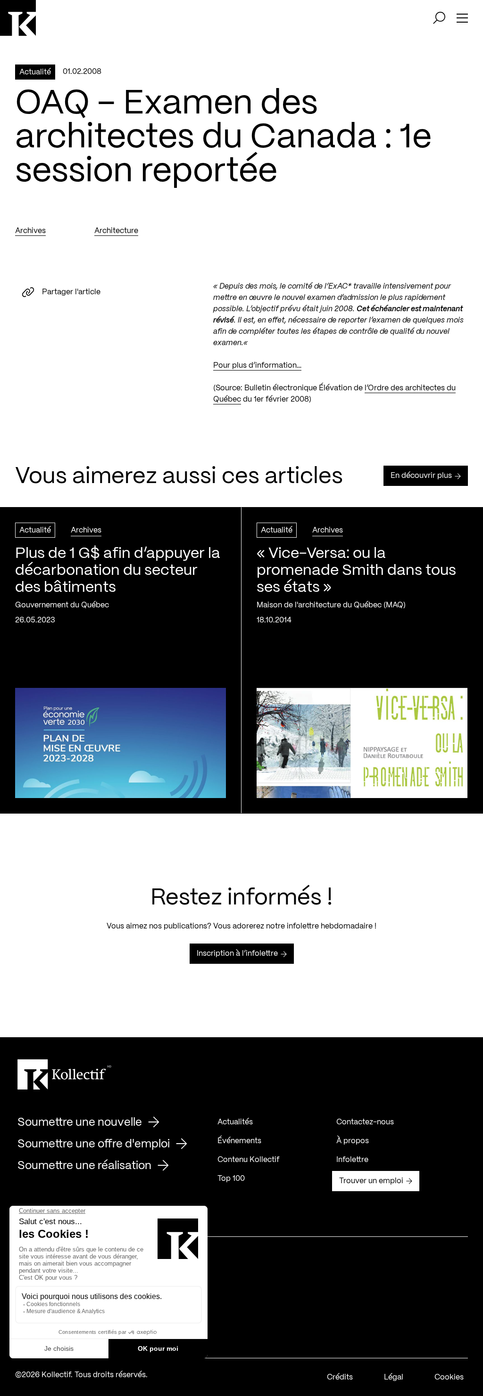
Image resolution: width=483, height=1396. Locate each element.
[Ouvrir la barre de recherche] (439, 18)
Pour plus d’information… (257, 365)
